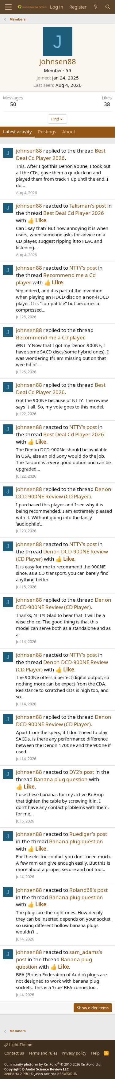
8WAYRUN (69, 1073)
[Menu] (8, 7)
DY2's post (81, 771)
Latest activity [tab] (17, 131)
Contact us (14, 1053)
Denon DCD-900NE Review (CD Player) (63, 493)
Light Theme (20, 1044)
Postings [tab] (47, 131)
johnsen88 (29, 150)
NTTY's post (83, 267)
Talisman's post (87, 205)
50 (13, 104)
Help (95, 1053)
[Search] (108, 7)
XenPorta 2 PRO (17, 1073)
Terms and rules (43, 1053)
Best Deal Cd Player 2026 (60, 154)
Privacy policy (74, 1053)
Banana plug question (61, 779)
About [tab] (68, 131)
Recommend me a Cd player (50, 337)
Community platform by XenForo (53, 1064)
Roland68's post (88, 889)
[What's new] (96, 7)
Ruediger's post (88, 833)
